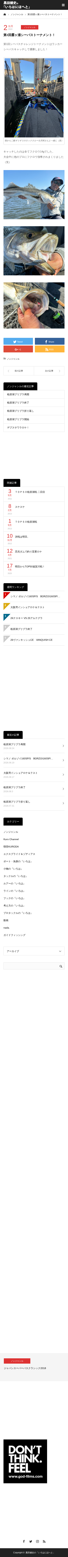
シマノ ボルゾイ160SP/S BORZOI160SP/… (35, 596)
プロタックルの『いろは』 (18, 913)
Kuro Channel (11, 839)
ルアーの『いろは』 (14, 883)
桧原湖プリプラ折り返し (20, 410)
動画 (5, 920)
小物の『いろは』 (13, 868)
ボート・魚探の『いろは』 (18, 861)
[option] (34, 1367)
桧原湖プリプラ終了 (18, 402)
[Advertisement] (34, 452)
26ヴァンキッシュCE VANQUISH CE (31, 639)
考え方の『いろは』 (14, 905)
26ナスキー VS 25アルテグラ (26, 618)
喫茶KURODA (11, 846)
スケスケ (20, 506)
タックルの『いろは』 (15, 876)
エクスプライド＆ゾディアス (19, 854)
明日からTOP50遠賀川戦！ (30, 566)
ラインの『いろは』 (14, 890)
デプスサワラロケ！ (18, 427)
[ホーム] (4, 14)
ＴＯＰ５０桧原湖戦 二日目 (30, 492)
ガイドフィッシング (14, 935)
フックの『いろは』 (14, 898)
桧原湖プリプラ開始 (18, 419)
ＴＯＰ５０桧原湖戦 (26, 521)
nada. (6, 927)
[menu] (63, 5)
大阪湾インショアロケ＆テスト (27, 607)
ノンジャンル (29, 27)
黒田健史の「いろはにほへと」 (40, 1552)
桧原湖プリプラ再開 (18, 394)
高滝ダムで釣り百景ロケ (28, 551)
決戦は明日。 (22, 536)
